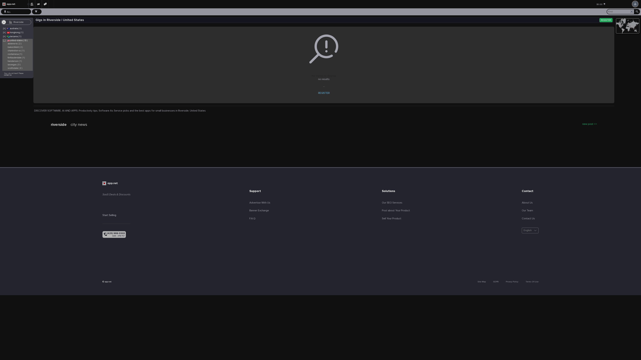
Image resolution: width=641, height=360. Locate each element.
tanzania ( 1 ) (15, 36)
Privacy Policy (512, 281)
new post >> (589, 124)
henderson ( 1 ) (15, 61)
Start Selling (109, 215)
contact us (8, 75)
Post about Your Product (396, 210)
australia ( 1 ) (15, 28)
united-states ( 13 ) (18, 40)
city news (79, 125)
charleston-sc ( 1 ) (16, 51)
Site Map (482, 281)
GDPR (495, 281)
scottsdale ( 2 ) (15, 68)
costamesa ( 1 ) (15, 54)
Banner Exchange (259, 210)
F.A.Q (252, 218)
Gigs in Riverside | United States (60, 20)
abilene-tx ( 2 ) (14, 44)
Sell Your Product (391, 218)
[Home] (14, 4)
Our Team (527, 210)
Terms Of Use (532, 281)
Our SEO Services (392, 202)
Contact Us (528, 218)
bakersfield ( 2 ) (15, 47)
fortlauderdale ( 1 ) (16, 58)
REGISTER (606, 20)
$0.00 (600, 4)
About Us (527, 202)
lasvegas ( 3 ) (14, 65)
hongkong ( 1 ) (16, 32)
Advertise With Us (259, 202)
